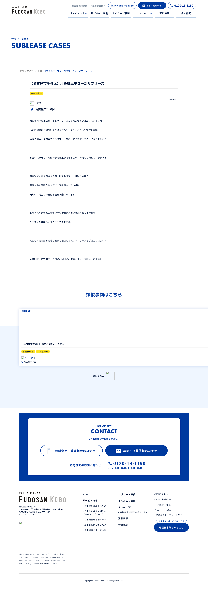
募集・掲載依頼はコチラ (140, 451)
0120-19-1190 (183, 5)
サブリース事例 (99, 13)
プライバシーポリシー (165, 510)
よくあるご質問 (121, 13)
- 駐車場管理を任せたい (94, 519)
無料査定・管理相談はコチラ (75, 451)
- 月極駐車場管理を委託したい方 (134, 512)
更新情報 (164, 13)
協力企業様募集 (79, 5)
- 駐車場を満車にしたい (94, 505)
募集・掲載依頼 (154, 5)
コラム (142, 13)
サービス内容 (77, 13)
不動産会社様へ (97, 5)
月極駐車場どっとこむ (171, 527)
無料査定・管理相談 (124, 5)
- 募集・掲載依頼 (162, 499)
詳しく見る (98, 376)
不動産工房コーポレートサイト (169, 514)
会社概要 (186, 13)
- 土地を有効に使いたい (94, 524)
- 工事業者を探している (94, 530)
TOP (85, 494)
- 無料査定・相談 (162, 504)
